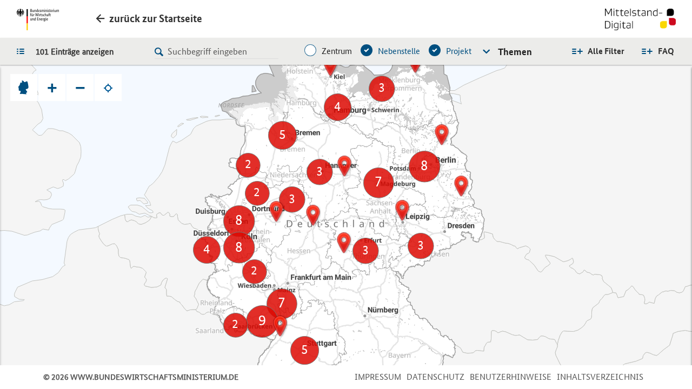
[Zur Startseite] (640, 20)
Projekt (458, 51)
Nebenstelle (399, 51)
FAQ (666, 51)
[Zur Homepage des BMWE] (37, 19)
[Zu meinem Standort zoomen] (108, 87)
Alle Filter (606, 51)
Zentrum (337, 51)
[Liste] (23, 50)
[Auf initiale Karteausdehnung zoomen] (23, 87)
